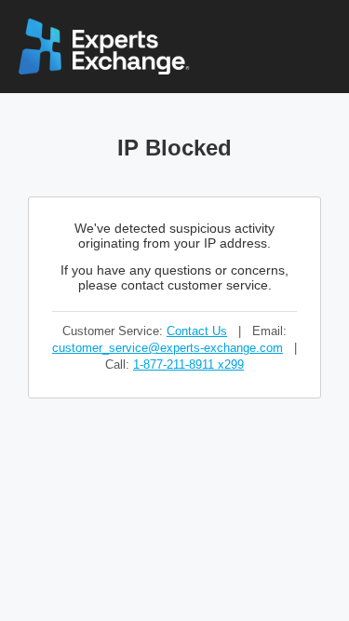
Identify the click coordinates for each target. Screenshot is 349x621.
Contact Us (197, 331)
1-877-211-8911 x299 (188, 364)
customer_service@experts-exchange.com (167, 348)
